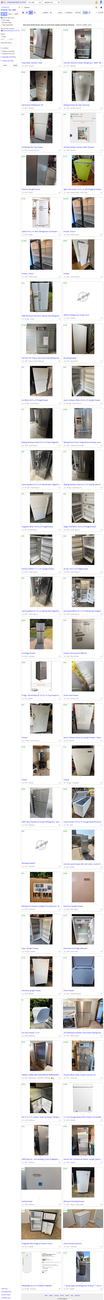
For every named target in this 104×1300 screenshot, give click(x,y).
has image (5, 20)
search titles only (8, 18)
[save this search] (101, 7)
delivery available (8, 51)
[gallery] (31, 12)
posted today (6, 22)
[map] (35, 12)
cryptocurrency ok (8, 54)
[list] (23, 12)
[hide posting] (59, 66)
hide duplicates (7, 25)
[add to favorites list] (23, 66)
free (4, 36)
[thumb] (27, 12)
